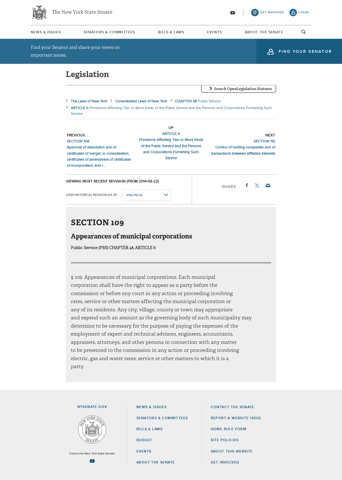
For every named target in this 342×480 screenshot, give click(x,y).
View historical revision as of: (92, 195)
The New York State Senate (82, 12)
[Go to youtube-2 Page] (92, 460)
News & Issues (46, 32)
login (303, 12)
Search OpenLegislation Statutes (243, 88)
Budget (144, 440)
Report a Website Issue (236, 418)
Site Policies (225, 440)
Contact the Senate (232, 407)
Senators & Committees (109, 32)
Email (267, 185)
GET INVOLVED (225, 462)
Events (214, 32)
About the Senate (155, 462)
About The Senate (264, 32)
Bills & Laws (171, 32)
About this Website (232, 451)
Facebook (246, 185)
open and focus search (303, 33)
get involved (272, 12)
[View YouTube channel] (232, 12)
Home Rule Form (229, 429)
